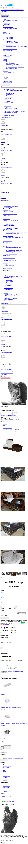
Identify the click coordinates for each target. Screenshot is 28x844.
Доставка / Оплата (7, 766)
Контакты (3, 10)
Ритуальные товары (5, 14)
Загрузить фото (19, 660)
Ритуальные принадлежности (9, 74)
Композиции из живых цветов (12, 53)
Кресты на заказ (6, 69)
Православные (9, 94)
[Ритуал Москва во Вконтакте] (2, 800)
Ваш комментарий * (5, 668)
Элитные (5, 780)
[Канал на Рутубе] (4, 800)
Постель (5, 76)
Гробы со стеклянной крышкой (10, 28)
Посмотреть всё (4, 11)
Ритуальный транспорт (9, 89)
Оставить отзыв (4, 672)
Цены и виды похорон (6, 117)
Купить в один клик (5, 617)
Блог (23, 8)
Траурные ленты (6, 33)
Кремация (6, 107)
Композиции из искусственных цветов (14, 51)
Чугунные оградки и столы (9, 72)
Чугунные (5, 71)
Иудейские (5, 788)
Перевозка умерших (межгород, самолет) (13, 90)
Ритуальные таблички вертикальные (14, 64)
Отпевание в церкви (8, 102)
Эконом (5, 777)
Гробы (4, 19)
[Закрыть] (2, 747)
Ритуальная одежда (7, 81)
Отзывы (19, 8)
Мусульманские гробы (8, 27)
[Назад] (5, 747)
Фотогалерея (14, 8)
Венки (4, 32)
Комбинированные (7, 43)
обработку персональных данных (15, 671)
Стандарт (4, 592)
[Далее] (9, 747)
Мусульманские (9, 95)
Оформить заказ (4, 759)
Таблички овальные (10, 63)
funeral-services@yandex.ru (7, 796)
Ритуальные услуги (5, 84)
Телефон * (3, 755)
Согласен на (12, 671)
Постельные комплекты (8, 80)
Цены (2, 8)
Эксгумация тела (7, 106)
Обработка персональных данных (8, 415)
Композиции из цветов (8, 50)
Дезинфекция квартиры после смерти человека (14, 111)
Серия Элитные (9, 38)
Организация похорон (9, 93)
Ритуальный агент (8, 91)
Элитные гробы (6, 24)
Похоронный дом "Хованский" (13, 110)
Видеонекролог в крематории (10, 112)
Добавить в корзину (22, 613)
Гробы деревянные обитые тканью (10, 20)
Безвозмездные (6, 776)
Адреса (4, 771)
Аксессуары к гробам (8, 25)
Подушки (5, 78)
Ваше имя (15, 412)
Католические (9, 97)
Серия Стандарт (9, 36)
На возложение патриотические (10, 49)
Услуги (2, 86)
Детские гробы (6, 29)
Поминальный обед (8, 103)
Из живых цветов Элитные (12, 42)
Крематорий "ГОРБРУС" (12, 108)
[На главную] (14, 4)
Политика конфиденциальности (8, 797)
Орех (3, 597)
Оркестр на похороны (8, 113)
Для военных (9, 99)
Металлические (6, 56)
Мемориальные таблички (11, 68)
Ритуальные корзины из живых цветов (14, 47)
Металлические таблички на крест (13, 61)
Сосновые (5, 58)
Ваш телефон (16, 414)
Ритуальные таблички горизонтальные (14, 65)
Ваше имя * (3, 659)
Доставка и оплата (7, 8)
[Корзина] (4, 376)
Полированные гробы (8, 21)
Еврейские (8, 98)
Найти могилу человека (9, 115)
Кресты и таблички (7, 55)
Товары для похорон (7, 82)
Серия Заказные (9, 37)
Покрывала (5, 77)
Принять (2, 842)
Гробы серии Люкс (7, 23)
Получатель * (4, 754)
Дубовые (5, 59)
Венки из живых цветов (8, 39)
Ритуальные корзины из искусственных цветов (16, 46)
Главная (5, 764)
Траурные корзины (7, 45)
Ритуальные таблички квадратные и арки (15, 67)
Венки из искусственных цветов (10, 34)
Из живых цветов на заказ (11, 41)
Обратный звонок (4, 421)
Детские (8, 101)
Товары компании (5, 16)
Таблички (5, 60)
